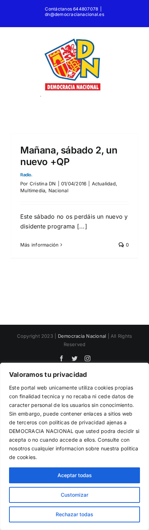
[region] (74, 446)
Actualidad (104, 183)
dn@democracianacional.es (74, 14)
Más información (39, 245)
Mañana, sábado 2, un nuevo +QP (68, 160)
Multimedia (32, 190)
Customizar (74, 495)
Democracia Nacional (82, 336)
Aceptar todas (75, 475)
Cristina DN (43, 183)
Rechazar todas (74, 514)
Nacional (58, 190)
